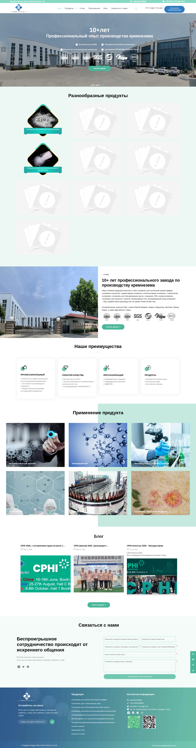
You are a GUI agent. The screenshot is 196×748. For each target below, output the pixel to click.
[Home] (18, 8)
